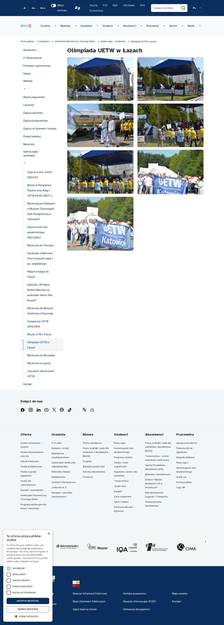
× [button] (49, 533)
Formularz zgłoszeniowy (36, 65)
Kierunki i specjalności (31, 490)
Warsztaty (28, 144)
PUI (105, 5)
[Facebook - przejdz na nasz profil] (22, 410)
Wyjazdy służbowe (185, 457)
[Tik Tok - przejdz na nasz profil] (70, 410)
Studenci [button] (107, 25)
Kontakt (27, 384)
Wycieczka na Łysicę (39, 363)
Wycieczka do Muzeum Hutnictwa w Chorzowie (40, 311)
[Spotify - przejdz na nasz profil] (62, 410)
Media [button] (190, 25)
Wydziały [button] (65, 25)
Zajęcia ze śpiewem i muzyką (39, 128)
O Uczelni (56, 443)
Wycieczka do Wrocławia (41, 355)
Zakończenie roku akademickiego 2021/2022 (37, 232)
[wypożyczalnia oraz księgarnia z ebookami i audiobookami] (92, 410)
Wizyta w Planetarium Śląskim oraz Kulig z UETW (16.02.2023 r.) (39, 190)
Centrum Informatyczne (64, 482)
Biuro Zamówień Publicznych (89, 601)
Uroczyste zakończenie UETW (40, 373)
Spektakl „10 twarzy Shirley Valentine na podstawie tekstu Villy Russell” (39, 292)
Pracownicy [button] (152, 25)
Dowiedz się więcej (29, 561)
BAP (115, 5)
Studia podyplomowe (31, 466)
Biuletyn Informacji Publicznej (90, 593)
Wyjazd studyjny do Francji (38, 274)
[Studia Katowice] (25, 25)
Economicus (96, 10)
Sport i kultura (121, 501)
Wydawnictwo (58, 477)
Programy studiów (123, 457)
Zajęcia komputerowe (35, 120)
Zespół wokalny (32, 136)
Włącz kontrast (62, 8)
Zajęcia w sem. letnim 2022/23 (39, 174)
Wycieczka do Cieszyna (40, 245)
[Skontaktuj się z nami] (84, 410)
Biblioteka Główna (61, 471)
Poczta (94, 5)
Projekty (87, 461)
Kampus (118, 491)
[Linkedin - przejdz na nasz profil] (39, 410)
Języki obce (120, 486)
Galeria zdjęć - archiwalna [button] (31, 153)
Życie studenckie (122, 496)
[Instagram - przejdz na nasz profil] (31, 410)
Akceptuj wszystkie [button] (28, 600)
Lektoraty (28, 105)
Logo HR (180, 487)
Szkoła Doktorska (29, 461)
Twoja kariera (121, 481)
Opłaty (27, 73)
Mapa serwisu (179, 593)
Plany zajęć (120, 443)
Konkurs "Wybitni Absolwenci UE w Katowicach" (153, 483)
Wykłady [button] (27, 81)
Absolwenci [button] (129, 25)
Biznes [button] (173, 25)
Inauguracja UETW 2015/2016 (37, 324)
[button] (197, 8)
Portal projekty (184, 482)
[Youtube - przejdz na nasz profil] (46, 410)
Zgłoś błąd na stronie (85, 609)
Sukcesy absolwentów (94, 471)
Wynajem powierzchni (94, 466)
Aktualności (29, 50)
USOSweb (129, 5)
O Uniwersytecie (32, 58)
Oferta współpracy (92, 443)
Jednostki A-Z (59, 487)
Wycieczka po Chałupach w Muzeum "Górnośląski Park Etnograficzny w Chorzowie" (41, 211)
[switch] (53, 5)
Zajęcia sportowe (33, 113)
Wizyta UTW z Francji (39, 334)
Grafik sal (181, 477)
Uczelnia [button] (45, 25)
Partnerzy (88, 477)
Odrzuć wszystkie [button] (28, 609)
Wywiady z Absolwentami (158, 474)
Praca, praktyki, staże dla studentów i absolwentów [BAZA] (96, 452)
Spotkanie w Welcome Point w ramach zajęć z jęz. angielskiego (40, 258)
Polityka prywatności (134, 593)
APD (142, 5)
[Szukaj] (183, 8)
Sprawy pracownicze (186, 443)
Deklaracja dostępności (136, 609)
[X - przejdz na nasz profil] (54, 410)
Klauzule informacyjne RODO (139, 601)
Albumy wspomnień (34, 97)
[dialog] (27, 576)
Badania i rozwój (60, 448)
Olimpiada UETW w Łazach (38, 345)
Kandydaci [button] (86, 25)
